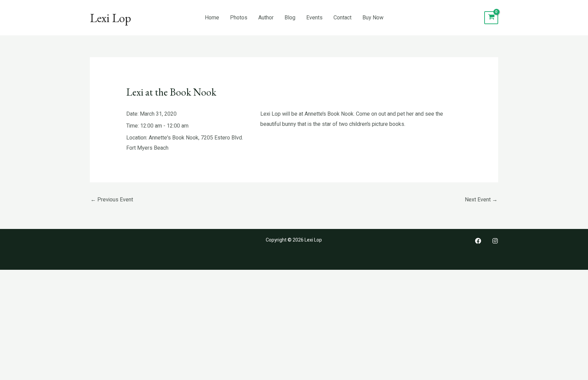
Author (266, 18)
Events (314, 18)
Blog (289, 18)
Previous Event (112, 200)
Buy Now (372, 18)
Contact (342, 18)
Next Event (481, 200)
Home (212, 18)
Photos (238, 18)
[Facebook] (478, 241)
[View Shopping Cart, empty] (491, 17)
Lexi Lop (110, 18)
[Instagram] (495, 241)
